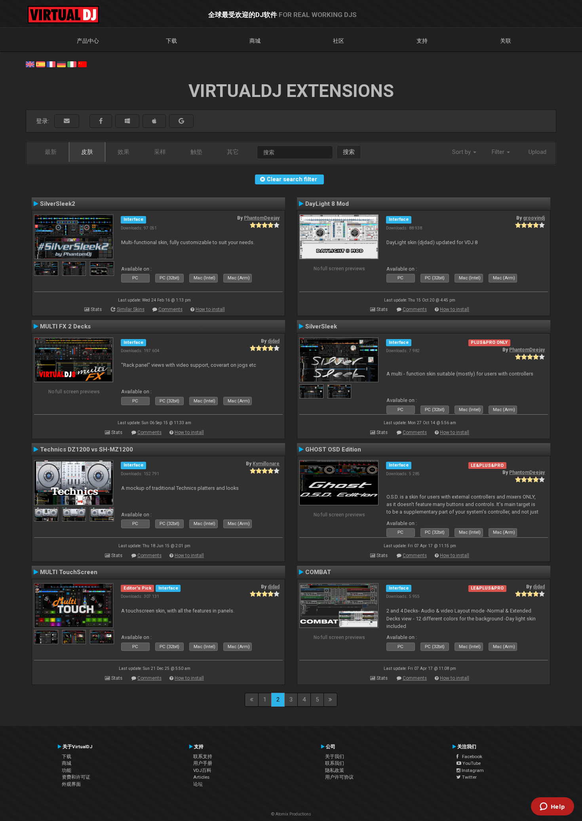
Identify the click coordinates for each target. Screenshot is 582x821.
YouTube (471, 763)
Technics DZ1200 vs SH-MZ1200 (86, 449)
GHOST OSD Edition (333, 449)
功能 (66, 770)
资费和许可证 (76, 777)
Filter (499, 151)
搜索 (349, 151)
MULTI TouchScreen (68, 572)
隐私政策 (334, 770)
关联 (505, 41)
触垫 (196, 151)
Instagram (472, 770)
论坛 (198, 784)
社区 (338, 41)
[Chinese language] (82, 63)
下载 (171, 41)
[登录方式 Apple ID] (154, 121)
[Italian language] (71, 63)
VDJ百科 (202, 770)
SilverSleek (321, 326)
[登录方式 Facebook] (100, 121)
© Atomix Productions (291, 814)
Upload (537, 151)
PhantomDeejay (262, 218)
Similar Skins (131, 309)
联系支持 (202, 756)
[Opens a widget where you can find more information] (552, 807)
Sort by (462, 151)
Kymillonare (266, 463)
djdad (274, 341)
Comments (170, 309)
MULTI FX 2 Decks (65, 326)
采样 (160, 151)
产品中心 (88, 41)
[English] (30, 63)
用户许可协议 (339, 777)
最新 (51, 151)
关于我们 (334, 756)
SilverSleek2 (57, 203)
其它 (233, 151)
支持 (422, 41)
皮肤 (87, 151)
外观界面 (71, 784)
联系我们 (334, 763)
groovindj (534, 218)
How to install (210, 309)
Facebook (470, 756)
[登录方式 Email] (66, 121)
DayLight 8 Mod (327, 203)
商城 (255, 41)
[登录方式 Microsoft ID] (127, 121)
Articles (201, 777)
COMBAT (318, 572)
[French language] (51, 63)
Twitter (469, 777)
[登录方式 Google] (181, 121)
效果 (123, 151)
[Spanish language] (40, 63)
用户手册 (202, 763)
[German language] (61, 63)
